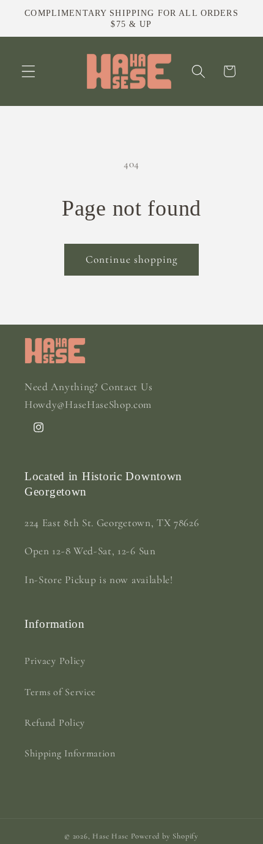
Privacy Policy (55, 661)
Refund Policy (54, 723)
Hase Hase (110, 836)
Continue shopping (132, 259)
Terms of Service (60, 692)
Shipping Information (70, 753)
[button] (28, 71)
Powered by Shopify (165, 836)
